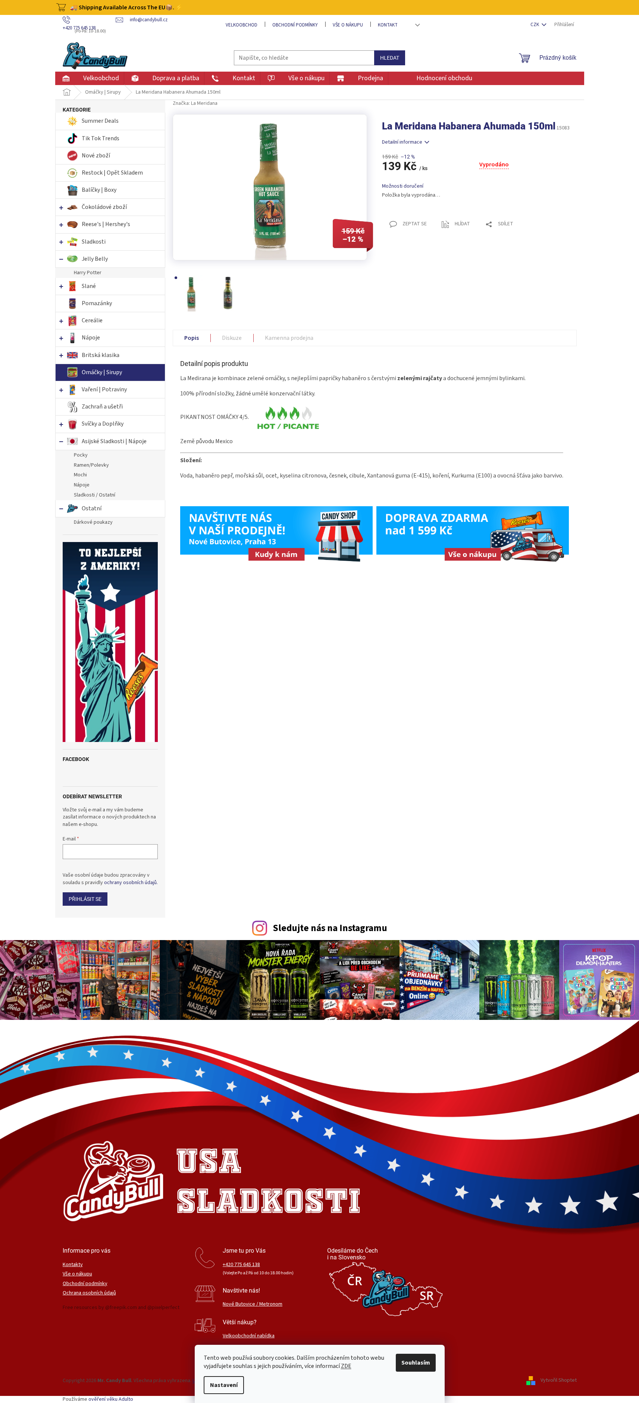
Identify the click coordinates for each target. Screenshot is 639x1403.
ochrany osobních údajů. (131, 882)
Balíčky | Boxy (99, 190)
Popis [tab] (191, 338)
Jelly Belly (95, 259)
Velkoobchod (241, 25)
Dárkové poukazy (93, 522)
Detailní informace (402, 142)
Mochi (80, 475)
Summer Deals (100, 121)
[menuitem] (89, 78)
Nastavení (224, 1385)
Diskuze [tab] (232, 338)
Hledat (389, 58)
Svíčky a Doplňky (102, 424)
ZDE (346, 1366)
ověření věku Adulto (110, 1399)
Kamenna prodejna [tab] (289, 338)
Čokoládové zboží (104, 207)
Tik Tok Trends (100, 138)
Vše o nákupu (348, 25)
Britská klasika (100, 355)
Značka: (195, 103)
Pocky (81, 455)
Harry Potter (87, 272)
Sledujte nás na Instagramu (330, 928)
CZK (535, 24)
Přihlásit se (85, 899)
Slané (89, 286)
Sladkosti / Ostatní (94, 495)
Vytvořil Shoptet (559, 1380)
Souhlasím (415, 1363)
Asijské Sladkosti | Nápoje (114, 441)
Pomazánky (97, 303)
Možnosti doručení (402, 186)
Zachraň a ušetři (102, 407)
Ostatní (91, 508)
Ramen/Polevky (91, 465)
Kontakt (388, 25)
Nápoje (91, 337)
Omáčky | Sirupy (102, 372)
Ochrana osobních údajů (89, 1293)
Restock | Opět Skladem (112, 173)
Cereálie (92, 320)
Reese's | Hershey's (106, 224)
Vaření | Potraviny (104, 389)
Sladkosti (94, 242)
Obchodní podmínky (295, 25)
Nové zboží (96, 155)
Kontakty (73, 1264)
